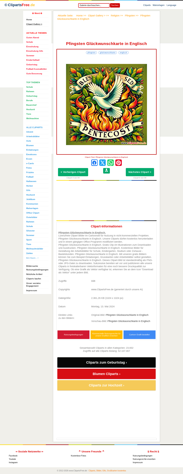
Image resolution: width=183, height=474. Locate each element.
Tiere (28, 114)
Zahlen (29, 253)
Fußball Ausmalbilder (36, 69)
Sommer (30, 56)
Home (29, 20)
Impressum (31, 290)
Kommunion (32, 204)
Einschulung (32, 47)
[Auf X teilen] (102, 162)
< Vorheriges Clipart (73, 172)
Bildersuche (32, 266)
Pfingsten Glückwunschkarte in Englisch (127, 315)
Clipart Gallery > (34, 24)
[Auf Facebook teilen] (94, 162)
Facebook (13, 456)
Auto (28, 141)
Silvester (30, 231)
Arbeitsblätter (33, 136)
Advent (29, 132)
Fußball (29, 177)
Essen (29, 159)
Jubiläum (30, 199)
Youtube (12, 459)
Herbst (29, 186)
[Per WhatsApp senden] (110, 162)
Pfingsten (91, 53)
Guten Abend (32, 38)
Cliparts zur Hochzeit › (106, 385)
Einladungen (32, 150)
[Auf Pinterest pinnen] (118, 162)
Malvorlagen (159, 5)
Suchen (115, 5)
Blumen (30, 145)
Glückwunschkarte (107, 53)
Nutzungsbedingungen (73, 335)
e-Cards (30, 163)
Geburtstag (31, 65)
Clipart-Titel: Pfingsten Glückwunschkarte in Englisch (106, 157)
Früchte (30, 172)
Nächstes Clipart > (139, 172)
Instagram (13, 462)
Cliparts (21, 5)
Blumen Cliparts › (106, 374)
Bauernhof (31, 105)
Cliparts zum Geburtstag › (106, 362)
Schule (29, 42)
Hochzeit (30, 109)
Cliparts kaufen (33, 279)
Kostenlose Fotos (78, 456)
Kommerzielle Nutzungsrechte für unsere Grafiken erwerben (106, 335)
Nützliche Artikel (34, 274)
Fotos (29, 168)
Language (171, 5)
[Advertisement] (106, 33)
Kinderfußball (33, 60)
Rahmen (30, 91)
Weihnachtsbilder (34, 249)
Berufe (29, 100)
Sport (29, 240)
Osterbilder (31, 217)
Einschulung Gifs (34, 51)
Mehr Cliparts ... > (32, 258)
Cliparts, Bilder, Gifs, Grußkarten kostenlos (107, 470)
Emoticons (31, 154)
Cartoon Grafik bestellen (139, 335)
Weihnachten (32, 118)
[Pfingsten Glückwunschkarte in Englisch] (106, 104)
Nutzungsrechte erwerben (144, 459)
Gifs (28, 190)
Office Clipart (32, 213)
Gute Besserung (34, 74)
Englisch (123, 53)
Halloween (31, 181)
